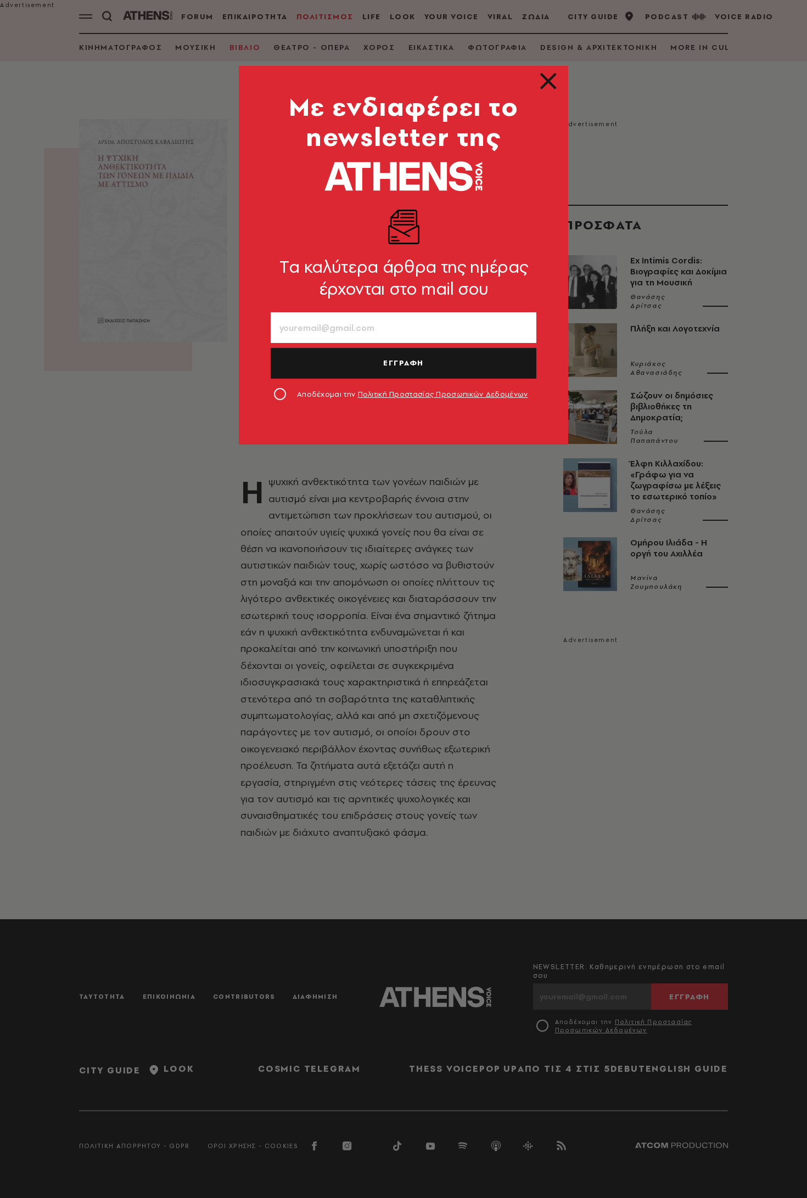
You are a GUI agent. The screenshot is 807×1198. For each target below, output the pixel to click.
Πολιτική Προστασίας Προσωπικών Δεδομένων (443, 394)
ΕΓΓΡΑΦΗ (403, 363)
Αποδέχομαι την (412, 394)
